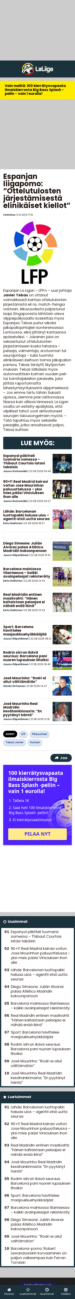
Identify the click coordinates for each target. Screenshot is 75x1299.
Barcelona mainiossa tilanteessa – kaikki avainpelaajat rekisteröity (26, 572)
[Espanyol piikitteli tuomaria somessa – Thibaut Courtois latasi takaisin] (62, 463)
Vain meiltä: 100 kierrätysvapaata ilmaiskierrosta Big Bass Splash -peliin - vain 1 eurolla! (35, 89)
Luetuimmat (19, 1096)
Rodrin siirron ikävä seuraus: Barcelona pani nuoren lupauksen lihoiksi (26, 656)
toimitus (9, 215)
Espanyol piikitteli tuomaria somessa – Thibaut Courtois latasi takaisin (24, 461)
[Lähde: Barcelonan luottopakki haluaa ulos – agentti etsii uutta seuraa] (62, 519)
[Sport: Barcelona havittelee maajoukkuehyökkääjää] (62, 634)
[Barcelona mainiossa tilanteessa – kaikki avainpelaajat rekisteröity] (62, 576)
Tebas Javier (15, 742)
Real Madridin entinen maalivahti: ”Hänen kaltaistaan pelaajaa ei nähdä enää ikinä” (24, 600)
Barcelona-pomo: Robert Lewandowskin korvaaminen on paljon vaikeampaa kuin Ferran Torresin (39, 1255)
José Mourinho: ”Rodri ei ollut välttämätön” (24, 680)
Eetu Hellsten (12, 523)
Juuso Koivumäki (15, 471)
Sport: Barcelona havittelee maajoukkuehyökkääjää (35, 1034)
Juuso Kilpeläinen (16, 555)
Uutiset (35, 742)
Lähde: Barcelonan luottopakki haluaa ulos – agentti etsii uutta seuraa (26, 515)
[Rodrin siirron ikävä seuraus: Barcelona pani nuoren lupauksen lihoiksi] (62, 660)
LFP (23, 734)
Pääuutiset (39, 734)
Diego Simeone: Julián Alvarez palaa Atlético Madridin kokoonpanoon (25, 547)
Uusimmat (18, 921)
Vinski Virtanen (14, 686)
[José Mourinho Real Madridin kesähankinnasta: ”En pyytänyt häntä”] (62, 711)
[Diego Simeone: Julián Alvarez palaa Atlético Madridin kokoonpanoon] (62, 551)
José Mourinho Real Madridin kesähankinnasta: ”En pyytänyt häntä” (22, 709)
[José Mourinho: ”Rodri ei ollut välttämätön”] (62, 686)
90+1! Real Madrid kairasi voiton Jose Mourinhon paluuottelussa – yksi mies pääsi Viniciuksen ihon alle (25, 489)
